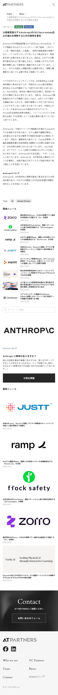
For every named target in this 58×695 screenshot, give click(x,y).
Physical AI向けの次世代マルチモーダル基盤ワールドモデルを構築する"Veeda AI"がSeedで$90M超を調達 (29, 576)
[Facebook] (5, 649)
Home (9, 13)
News (21, 13)
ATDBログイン (35, 676)
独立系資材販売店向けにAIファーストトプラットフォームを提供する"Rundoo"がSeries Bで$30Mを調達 (37, 272)
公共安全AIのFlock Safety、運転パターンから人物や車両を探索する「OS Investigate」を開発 (37, 227)
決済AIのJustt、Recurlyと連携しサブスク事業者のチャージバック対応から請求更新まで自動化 (37, 249)
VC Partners (36, 660)
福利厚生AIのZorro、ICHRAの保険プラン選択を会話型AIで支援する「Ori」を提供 (37, 216)
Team (6, 669)
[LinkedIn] (13, 649)
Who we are (10, 660)
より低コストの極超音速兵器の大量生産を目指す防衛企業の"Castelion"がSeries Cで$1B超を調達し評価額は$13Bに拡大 (37, 284)
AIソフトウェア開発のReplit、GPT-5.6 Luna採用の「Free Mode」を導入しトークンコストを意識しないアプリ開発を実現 (37, 260)
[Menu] (53, 4)
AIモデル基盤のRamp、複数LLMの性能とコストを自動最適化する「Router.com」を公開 (37, 238)
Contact (7, 677)
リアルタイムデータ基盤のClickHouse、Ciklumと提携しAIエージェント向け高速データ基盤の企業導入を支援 (37, 296)
